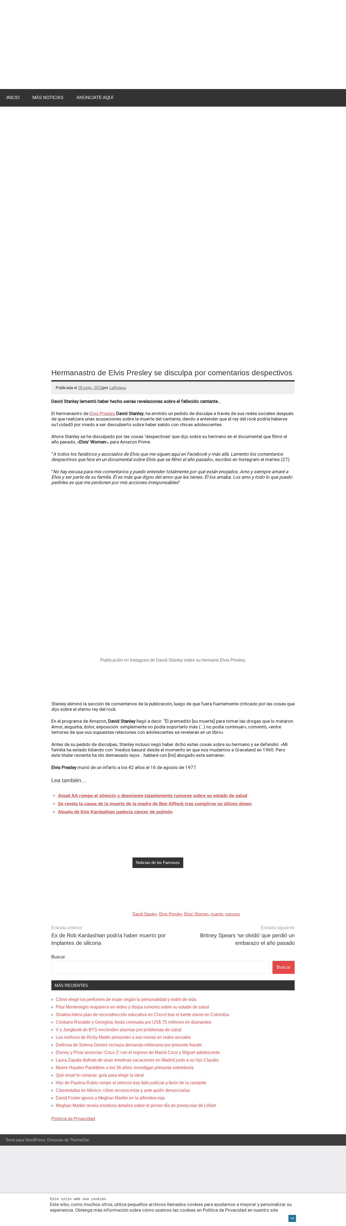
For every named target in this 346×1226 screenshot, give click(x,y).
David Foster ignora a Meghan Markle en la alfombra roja (110, 1098)
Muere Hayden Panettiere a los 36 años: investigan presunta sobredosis (125, 1067)
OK (292, 1218)
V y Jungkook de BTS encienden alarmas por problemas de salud (118, 1029)
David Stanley (144, 914)
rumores (232, 914)
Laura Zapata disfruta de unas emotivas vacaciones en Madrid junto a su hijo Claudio (137, 1060)
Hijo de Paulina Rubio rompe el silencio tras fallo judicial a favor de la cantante (131, 1082)
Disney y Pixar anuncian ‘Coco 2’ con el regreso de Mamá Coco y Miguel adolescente (138, 1052)
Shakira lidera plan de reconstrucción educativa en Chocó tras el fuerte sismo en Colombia (142, 1014)
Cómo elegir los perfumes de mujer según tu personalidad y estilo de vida (126, 999)
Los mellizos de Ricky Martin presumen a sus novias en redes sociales (123, 1037)
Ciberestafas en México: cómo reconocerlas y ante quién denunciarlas (123, 1090)
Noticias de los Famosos (158, 862)
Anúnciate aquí (94, 97)
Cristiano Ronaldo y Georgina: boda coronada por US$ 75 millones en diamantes (133, 1022)
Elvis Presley (101, 413)
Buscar (58, 957)
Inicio (12, 97)
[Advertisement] (173, 681)
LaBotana (117, 387)
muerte (217, 914)
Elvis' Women (196, 914)
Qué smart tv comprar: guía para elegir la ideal (100, 1075)
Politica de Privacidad (73, 1118)
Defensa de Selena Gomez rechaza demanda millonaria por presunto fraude (129, 1045)
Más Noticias (48, 97)
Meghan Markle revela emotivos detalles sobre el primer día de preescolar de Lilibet (136, 1105)
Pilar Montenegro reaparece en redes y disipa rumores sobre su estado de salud (132, 1007)
